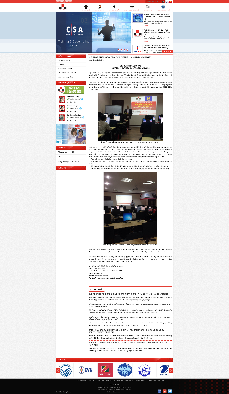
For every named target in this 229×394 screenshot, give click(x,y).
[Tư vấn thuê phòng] (74, 117)
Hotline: (118, 389)
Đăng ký (68, 1)
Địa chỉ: (100, 387)
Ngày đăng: (93, 60)
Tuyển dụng (140, 381)
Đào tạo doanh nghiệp (123, 381)
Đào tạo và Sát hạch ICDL (68, 73)
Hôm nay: (62, 157)
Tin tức (92, 381)
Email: (108, 392)
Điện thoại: (101, 389)
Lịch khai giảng (64, 60)
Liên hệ (61, 64)
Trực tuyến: (62, 152)
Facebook (159, 391)
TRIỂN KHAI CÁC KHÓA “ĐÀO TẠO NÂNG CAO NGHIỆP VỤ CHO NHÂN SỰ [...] (157, 32)
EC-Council (149, 82)
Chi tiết (146, 25)
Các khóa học (80, 381)
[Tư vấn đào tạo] (73, 108)
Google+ (165, 391)
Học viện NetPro (107, 73)
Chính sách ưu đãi (65, 68)
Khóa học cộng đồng (65, 77)
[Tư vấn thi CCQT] (74, 99)
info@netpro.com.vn (116, 392)
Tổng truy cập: (63, 162)
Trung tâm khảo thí (156, 381)
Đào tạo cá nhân (105, 381)
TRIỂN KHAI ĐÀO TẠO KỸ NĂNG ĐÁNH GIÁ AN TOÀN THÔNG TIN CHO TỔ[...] (157, 47)
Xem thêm (167, 51)
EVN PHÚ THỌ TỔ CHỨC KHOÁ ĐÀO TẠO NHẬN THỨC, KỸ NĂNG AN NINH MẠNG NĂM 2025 (128, 294)
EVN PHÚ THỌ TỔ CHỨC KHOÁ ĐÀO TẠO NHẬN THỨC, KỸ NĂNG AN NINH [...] (157, 17)
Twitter (170, 391)
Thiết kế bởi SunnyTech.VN (64, 392)
